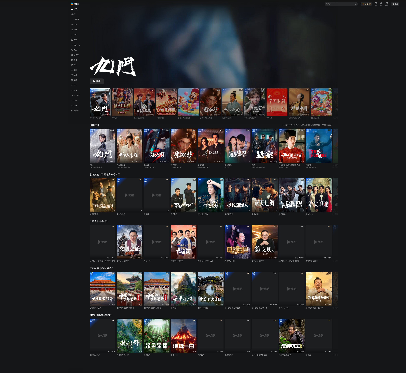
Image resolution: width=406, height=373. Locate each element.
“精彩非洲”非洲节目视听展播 (310, 125)
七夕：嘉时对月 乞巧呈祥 (290, 125)
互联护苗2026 (327, 125)
